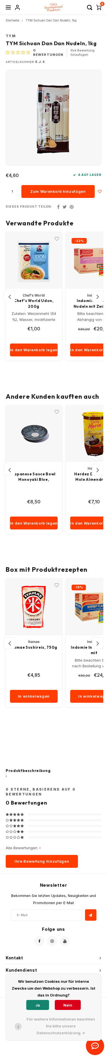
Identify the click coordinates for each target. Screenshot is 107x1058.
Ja (37, 1005)
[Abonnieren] (90, 915)
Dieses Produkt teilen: (29, 206)
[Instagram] (52, 941)
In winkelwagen (34, 696)
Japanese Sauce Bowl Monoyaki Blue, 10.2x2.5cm (34, 477)
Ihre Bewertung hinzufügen (82, 52)
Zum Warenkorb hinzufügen (58, 191)
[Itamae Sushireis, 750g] (34, 607)
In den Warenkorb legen (34, 350)
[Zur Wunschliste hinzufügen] (100, 191)
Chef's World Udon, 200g (34, 303)
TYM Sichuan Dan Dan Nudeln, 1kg (51, 20)
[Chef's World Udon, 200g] (34, 260)
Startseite (12, 20)
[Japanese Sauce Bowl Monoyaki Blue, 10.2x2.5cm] (34, 434)
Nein (67, 1005)
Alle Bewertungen (21, 847)
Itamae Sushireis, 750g (33, 647)
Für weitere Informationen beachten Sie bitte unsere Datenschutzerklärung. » (61, 1026)
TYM (11, 36)
